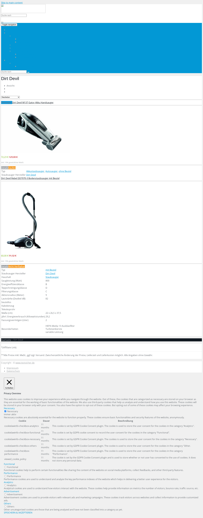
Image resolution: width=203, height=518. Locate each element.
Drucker (22, 38)
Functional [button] (9, 464)
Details (4, 167)
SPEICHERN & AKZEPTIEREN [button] (18, 512)
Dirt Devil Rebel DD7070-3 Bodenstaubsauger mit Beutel (30, 178)
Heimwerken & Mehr (17, 60)
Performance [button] (11, 473)
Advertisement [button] (11, 491)
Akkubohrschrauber (28, 66)
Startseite (12, 29)
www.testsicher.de (25, 362)
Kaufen (12, 167)
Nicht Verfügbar (16, 266)
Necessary (12, 411)
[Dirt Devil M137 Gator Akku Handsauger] (35, 151)
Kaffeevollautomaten (28, 57)
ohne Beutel (65, 171)
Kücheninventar (20, 51)
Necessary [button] (9, 408)
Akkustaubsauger (35, 171)
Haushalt (11, 32)
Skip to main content (12, 2)
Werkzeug (17, 63)
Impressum (13, 368)
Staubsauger (24, 41)
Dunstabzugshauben (28, 54)
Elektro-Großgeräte (22, 45)
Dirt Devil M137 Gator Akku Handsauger (33, 102)
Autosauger (51, 171)
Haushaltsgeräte (20, 35)
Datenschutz (13, 371)
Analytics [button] (8, 482)
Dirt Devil (31, 174)
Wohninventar (19, 48)
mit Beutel (51, 269)
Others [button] (7, 503)
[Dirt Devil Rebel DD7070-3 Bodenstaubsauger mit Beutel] (24, 250)
